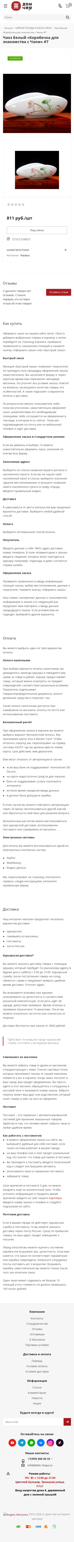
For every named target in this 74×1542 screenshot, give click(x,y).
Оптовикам (37, 1334)
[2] (12, 204)
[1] (9, 204)
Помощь (37, 1361)
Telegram (22, 1443)
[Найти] (67, 17)
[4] (19, 204)
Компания (37, 1311)
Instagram (50, 1443)
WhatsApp (31, 1443)
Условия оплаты (37, 1366)
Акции (37, 1403)
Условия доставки (37, 1371)
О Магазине (37, 1339)
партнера (55, 1198)
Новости (37, 1398)
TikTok (60, 1443)
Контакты (37, 1318)
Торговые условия (37, 1345)
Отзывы (37, 1329)
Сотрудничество (37, 1323)
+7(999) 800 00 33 (39, 1459)
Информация (37, 1381)
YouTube (12, 1443)
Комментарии (37, 1393)
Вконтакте (41, 1443)
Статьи (37, 1387)
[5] (23, 204)
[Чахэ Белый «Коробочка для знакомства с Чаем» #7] (37, 170)
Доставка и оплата (37, 1354)
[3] (16, 204)
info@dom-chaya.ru (40, 1465)
